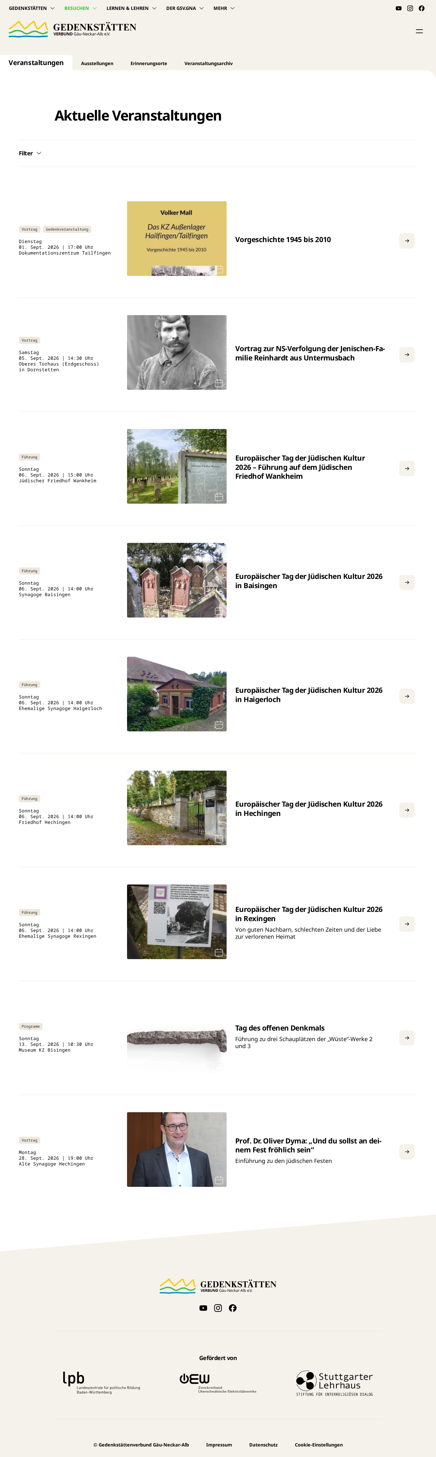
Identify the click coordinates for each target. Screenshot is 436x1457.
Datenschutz (263, 1445)
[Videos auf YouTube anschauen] (398, 8)
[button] (419, 31)
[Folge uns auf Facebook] (421, 8)
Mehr (220, 8)
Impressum (219, 1445)
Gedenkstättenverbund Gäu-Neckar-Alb (141, 1445)
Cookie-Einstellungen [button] (319, 1445)
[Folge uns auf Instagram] (410, 8)
